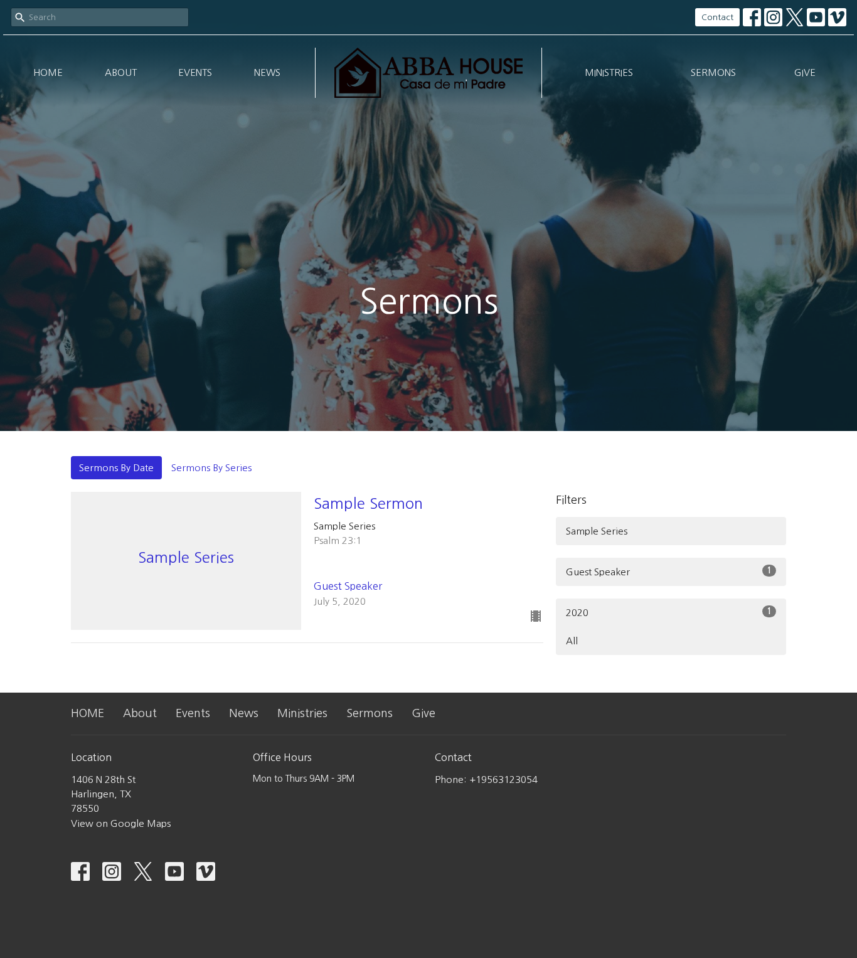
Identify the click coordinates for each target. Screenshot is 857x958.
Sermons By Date (116, 467)
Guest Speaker (669, 572)
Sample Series (596, 531)
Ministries (609, 72)
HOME (48, 72)
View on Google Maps (121, 823)
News (267, 72)
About (121, 72)
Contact (717, 17)
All (572, 641)
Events (195, 72)
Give (805, 72)
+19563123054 (503, 779)
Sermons (713, 72)
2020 (669, 612)
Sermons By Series (211, 467)
